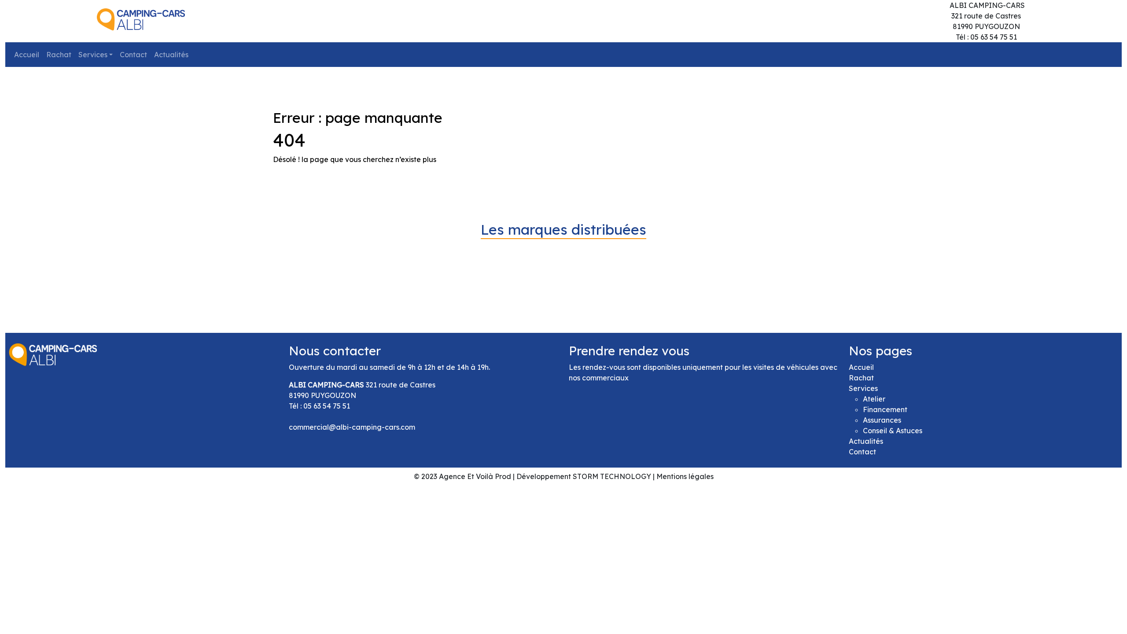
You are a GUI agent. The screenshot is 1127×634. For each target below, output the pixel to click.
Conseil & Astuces (892, 430)
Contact (133, 54)
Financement (885, 409)
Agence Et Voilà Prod (475, 476)
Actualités (171, 54)
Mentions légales (685, 476)
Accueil (26, 54)
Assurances (882, 420)
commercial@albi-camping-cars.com (352, 427)
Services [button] (92, 54)
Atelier (874, 398)
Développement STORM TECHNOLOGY (583, 476)
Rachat (58, 54)
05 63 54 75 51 (326, 406)
